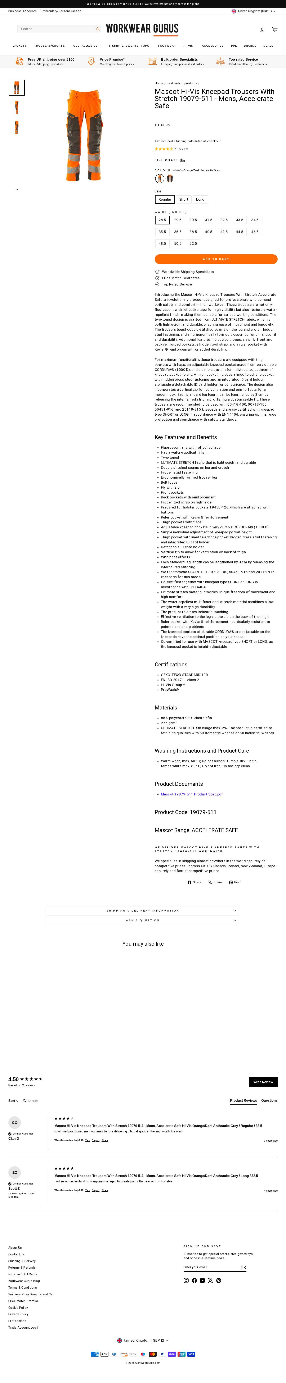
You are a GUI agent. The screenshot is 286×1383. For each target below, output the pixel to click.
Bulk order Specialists (179, 59)
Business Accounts (22, 11)
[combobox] (59, 29)
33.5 (239, 220)
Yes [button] (87, 1140)
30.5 (193, 220)
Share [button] (105, 1140)
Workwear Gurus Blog (24, 1281)
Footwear (166, 45)
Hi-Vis (188, 45)
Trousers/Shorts (49, 45)
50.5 (178, 243)
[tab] (243, 1101)
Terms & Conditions (22, 1288)
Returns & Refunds (22, 1267)
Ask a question (143, 920)
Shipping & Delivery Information (143, 910)
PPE (234, 45)
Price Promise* (112, 59)
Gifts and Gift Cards (22, 1274)
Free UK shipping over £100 (51, 59)
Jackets (20, 45)
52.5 (193, 243)
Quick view (40, 1016)
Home (159, 83)
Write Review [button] (263, 1082)
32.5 (224, 220)
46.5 (255, 232)
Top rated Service (243, 59)
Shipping (180, 141)
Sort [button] (12, 1101)
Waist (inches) (171, 212)
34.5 (255, 220)
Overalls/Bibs (85, 45)
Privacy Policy (18, 1314)
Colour (187, 170)
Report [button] (95, 1140)
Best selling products (182, 83)
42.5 (224, 232)
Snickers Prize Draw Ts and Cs (30, 1294)
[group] (30, 1079)
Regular (165, 199)
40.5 (209, 232)
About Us (15, 1248)
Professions (17, 1321)
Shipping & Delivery (22, 1261)
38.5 (193, 232)
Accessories (212, 45)
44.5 (239, 232)
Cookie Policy (18, 1308)
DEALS (268, 45)
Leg (158, 191)
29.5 (178, 220)
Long (200, 199)
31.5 (209, 220)
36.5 (178, 232)
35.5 (162, 232)
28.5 (162, 220)
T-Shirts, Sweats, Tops (128, 45)
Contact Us (16, 1254)
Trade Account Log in (24, 1327)
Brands (250, 45)
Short (183, 199)
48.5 (162, 243)
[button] (216, 149)
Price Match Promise (23, 1301)
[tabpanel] (45, 61)
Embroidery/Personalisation (61, 11)
